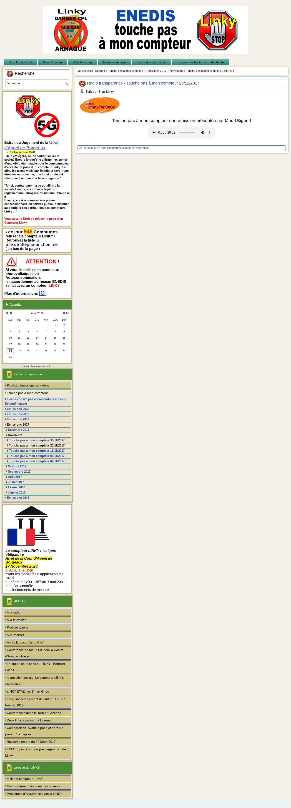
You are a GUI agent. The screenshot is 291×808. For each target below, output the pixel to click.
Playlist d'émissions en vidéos (28, 385)
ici (37, 240)
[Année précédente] (6, 313)
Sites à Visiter (52, 62)
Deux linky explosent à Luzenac (29, 720)
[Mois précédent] (10, 313)
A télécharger (82, 62)
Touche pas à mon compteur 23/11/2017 (37, 445)
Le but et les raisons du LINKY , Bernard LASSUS (35, 667)
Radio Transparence (136, 148)
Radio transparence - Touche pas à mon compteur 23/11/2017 (143, 83)
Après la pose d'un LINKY (25, 642)
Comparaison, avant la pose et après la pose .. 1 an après (34, 731)
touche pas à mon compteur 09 (103, 148)
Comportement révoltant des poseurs (33, 786)
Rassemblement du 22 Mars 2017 (31, 741)
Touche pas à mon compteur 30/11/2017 (37, 440)
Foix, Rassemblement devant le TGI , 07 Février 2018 (35, 702)
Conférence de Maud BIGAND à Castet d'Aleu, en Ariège (34, 653)
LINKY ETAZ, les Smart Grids (28, 691)
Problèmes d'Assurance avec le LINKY (34, 794)
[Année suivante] (67, 313)
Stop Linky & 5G (20, 62)
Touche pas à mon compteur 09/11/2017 (37, 456)
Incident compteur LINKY (25, 779)
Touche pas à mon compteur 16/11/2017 (37, 450)
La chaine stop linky (151, 62)
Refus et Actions (114, 62)
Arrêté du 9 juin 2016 (19, 570)
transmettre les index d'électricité (200, 62)
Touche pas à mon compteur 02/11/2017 (37, 461)
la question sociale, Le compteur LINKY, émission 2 (34, 681)
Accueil (100, 70)
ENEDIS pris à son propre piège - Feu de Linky (35, 752)
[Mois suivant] (64, 313)
